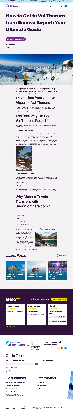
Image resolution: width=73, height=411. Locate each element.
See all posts (62, 255)
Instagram (12, 371)
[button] (6, 326)
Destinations (35, 6)
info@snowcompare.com (52, 364)
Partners (44, 6)
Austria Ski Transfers (13, 392)
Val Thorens (30, 88)
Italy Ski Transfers (12, 389)
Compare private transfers (14, 39)
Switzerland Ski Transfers (15, 395)
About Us (55, 6)
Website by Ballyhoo (43, 408)
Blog (60, 6)
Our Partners (41, 386)
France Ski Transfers (13, 386)
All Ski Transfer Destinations (15, 383)
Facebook (9, 371)
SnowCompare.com (25, 140)
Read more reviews (58, 299)
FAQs (49, 6)
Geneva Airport (33, 143)
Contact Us (65, 6)
